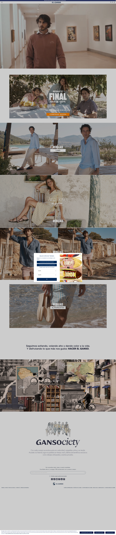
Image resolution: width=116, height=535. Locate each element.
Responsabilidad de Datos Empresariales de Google (13, 533)
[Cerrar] (80, 254)
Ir (46, 279)
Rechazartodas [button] (99, 532)
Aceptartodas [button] (110, 532)
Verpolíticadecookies (25, 533)
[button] (86, 533)
